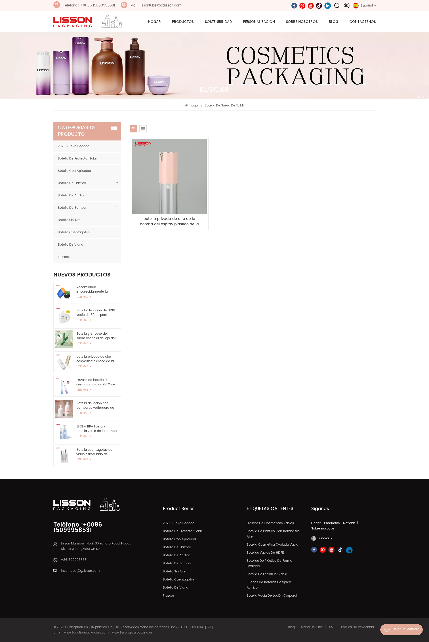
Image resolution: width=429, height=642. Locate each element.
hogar (154, 22)
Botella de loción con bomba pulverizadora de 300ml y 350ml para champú (95, 405)
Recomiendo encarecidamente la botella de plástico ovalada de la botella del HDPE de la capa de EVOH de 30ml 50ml (96, 289)
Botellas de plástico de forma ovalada (269, 563)
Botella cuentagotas (74, 232)
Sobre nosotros (302, 22)
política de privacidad (357, 627)
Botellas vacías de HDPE (265, 552)
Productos (183, 22)
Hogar (316, 523)
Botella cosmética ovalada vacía (272, 544)
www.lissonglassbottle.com (132, 632)
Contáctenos (362, 22)
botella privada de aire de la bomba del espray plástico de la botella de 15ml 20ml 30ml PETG (169, 221)
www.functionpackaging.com (86, 632)
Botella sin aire (69, 220)
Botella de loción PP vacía (267, 574)
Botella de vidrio (70, 244)
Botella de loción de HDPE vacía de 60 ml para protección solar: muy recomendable (96, 312)
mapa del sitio (312, 627)
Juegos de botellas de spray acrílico (269, 585)
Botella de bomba (72, 207)
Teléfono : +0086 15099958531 (89, 5)
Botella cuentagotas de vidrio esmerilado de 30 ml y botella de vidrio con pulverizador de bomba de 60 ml (95, 452)
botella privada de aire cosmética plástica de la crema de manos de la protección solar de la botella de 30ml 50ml (95, 359)
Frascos (63, 256)
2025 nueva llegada (73, 146)
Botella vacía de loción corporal (272, 595)
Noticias (349, 523)
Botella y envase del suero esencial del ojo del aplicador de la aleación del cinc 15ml (96, 336)
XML (332, 627)
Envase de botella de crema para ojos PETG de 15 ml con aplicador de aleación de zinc (95, 382)
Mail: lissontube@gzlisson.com (155, 5)
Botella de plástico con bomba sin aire (273, 534)
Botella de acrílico (71, 195)
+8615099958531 (74, 559)
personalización (259, 22)
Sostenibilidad (218, 22)
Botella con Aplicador (74, 170)
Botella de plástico (72, 183)
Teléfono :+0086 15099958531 (77, 527)
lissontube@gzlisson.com (80, 570)
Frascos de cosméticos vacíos (270, 523)
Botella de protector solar (77, 158)
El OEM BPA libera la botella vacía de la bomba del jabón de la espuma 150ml (96, 428)
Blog (333, 22)
